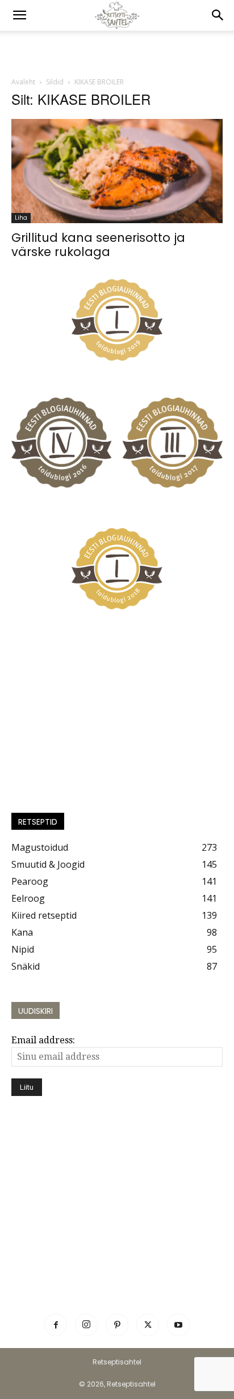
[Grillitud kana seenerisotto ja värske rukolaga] (117, 171)
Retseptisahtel (117, 1362)
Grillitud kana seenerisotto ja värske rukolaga (98, 244)
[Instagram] (86, 1324)
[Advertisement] (117, 50)
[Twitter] (147, 1324)
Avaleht (23, 82)
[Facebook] (55, 1324)
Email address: (43, 1040)
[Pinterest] (117, 1324)
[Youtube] (178, 1324)
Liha (21, 218)
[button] (19, 15)
